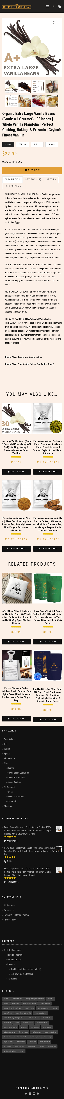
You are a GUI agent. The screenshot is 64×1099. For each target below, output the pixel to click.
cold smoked (35, 1027)
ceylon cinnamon (42, 1022)
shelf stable (32, 1041)
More (6, 763)
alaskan (6, 998)
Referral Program (15, 955)
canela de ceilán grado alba (12, 1008)
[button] (54, 23)
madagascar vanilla (20, 1037)
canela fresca (29, 1008)
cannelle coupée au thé (23, 1013)
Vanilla (7, 749)
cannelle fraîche (34, 1018)
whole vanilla (52, 1046)
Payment (11, 964)
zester (22, 1051)
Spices (7, 753)
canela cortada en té (29, 1003)
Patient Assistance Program (16, 915)
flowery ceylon (23, 1032)
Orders (10, 792)
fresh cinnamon (36, 1032)
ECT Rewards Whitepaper (22, 974)
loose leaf (7, 1037)
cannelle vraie (47, 1018)
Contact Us (12, 801)
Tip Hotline (12, 978)
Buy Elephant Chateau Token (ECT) (26, 969)
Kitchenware (9, 758)
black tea (50, 998)
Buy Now (34, 170)
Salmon (10, 768)
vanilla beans (32, 1046)
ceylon (17, 1022)
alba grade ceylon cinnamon (34, 998)
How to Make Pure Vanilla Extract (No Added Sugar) (29, 364)
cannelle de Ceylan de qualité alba (14, 1018)
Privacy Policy (10, 919)
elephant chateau (9, 1032)
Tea (5, 744)
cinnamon (24, 1027)
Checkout (8, 806)
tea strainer (7, 1046)
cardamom (7, 1022)
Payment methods (15, 796)
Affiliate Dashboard (12, 950)
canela (6, 1003)
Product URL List (14, 959)
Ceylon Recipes (14, 782)
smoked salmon (45, 1041)
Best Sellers (9, 739)
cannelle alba (8, 1013)
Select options (48, 472)
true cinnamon (19, 1046)
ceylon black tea (28, 1022)
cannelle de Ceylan (40, 1013)
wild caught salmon (10, 1051)
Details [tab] (51, 179)
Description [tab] (12, 179)
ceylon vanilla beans (10, 1027)
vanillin (42, 1046)
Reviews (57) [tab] (33, 179)
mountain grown (35, 1037)
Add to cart (17, 472)
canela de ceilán (45, 1003)
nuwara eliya (48, 1037)
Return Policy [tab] (14, 186)
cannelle (54, 1008)
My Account (9, 787)
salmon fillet (21, 1041)
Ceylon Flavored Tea (16, 777)
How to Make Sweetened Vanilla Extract (24, 357)
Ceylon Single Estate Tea (18, 773)
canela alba (15, 1003)
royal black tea (8, 1041)
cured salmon (47, 1027)
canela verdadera (42, 1008)
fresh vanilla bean (50, 1032)
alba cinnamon (17, 998)
